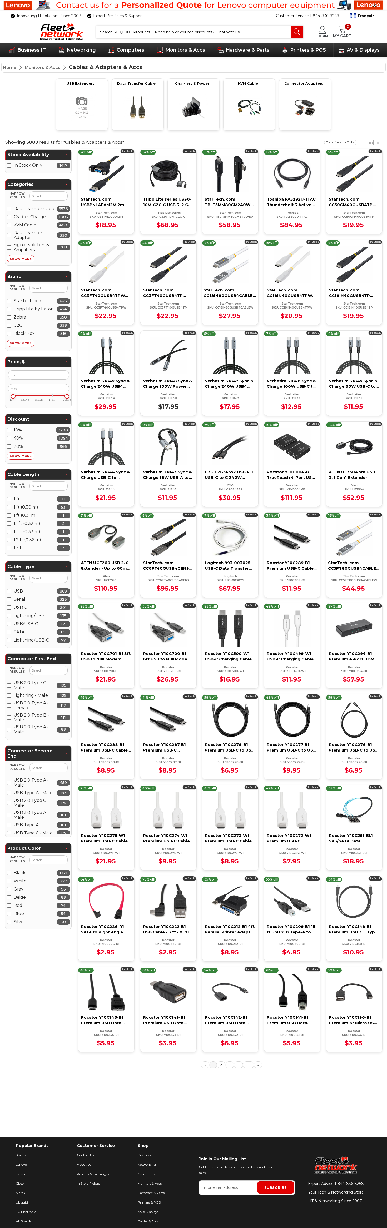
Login (322, 36)
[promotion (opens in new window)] (193, 5)
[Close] (374, 5)
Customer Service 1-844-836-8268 (307, 15)
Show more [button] (21, 259)
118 (248, 1065)
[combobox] (193, 32)
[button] (362, 16)
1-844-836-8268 (349, 1183)
